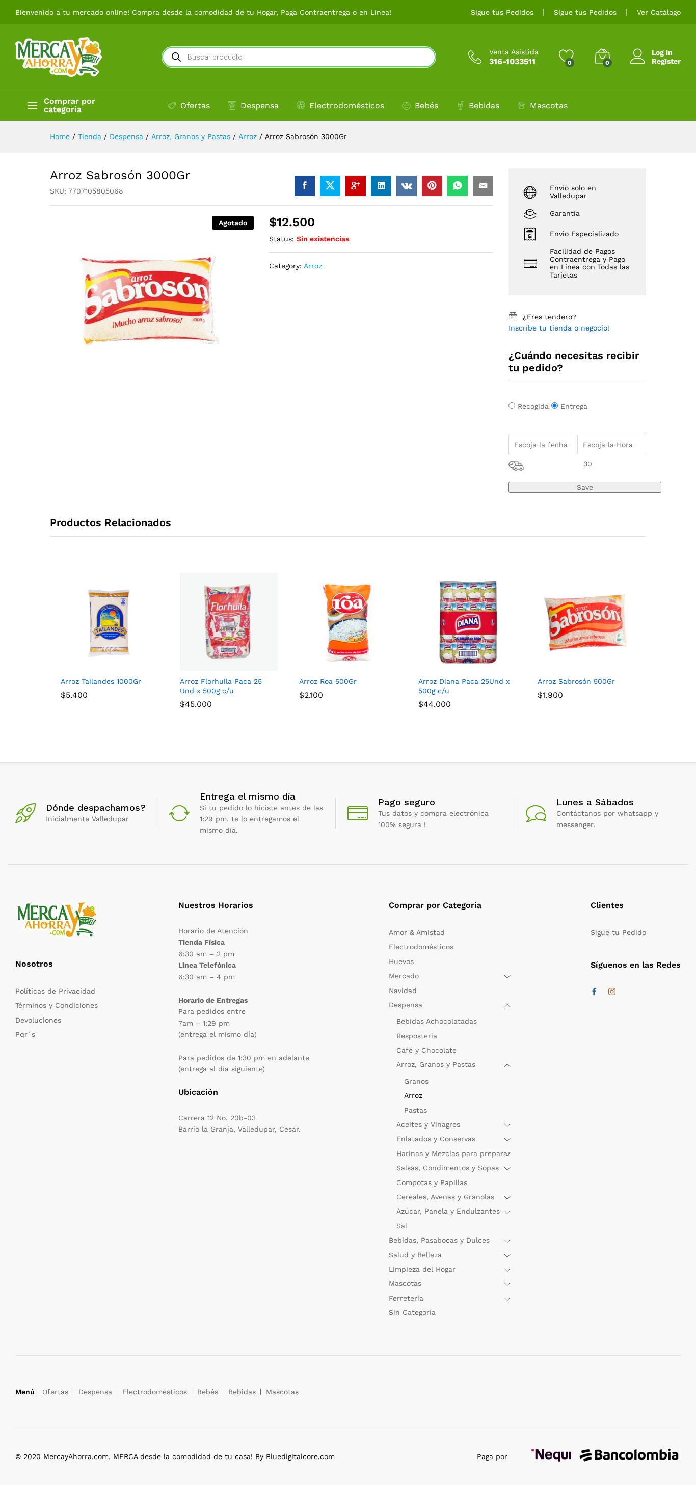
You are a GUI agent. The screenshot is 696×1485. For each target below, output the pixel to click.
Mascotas (549, 105)
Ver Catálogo (659, 12)
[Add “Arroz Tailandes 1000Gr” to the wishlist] (133, 664)
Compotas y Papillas (431, 1182)
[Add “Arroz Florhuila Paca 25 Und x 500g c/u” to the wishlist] (252, 664)
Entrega (573, 406)
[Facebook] (594, 992)
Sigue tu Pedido (618, 932)
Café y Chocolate (426, 1050)
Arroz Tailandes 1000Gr (101, 681)
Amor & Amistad (417, 932)
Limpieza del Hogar (422, 1269)
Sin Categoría (412, 1312)
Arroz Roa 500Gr (328, 681)
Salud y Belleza (415, 1255)
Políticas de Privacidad (55, 991)
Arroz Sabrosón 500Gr (576, 681)
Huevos (401, 961)
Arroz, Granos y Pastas (435, 1064)
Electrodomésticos (346, 105)
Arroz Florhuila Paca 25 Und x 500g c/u (221, 686)
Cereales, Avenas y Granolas (445, 1197)
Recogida (533, 406)
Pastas (415, 1110)
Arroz (313, 266)
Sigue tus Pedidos (502, 12)
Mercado (404, 976)
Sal (401, 1226)
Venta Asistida (514, 52)
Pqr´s (25, 1034)
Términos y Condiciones (56, 1005)
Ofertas (195, 105)
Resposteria (416, 1036)
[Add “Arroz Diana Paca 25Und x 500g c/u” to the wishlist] (490, 664)
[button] (86, 664)
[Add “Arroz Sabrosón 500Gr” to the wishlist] (610, 664)
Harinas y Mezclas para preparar (453, 1153)
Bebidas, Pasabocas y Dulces (439, 1240)
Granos (416, 1081)
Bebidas (484, 105)
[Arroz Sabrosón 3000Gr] (305, 186)
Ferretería (406, 1298)
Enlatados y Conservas (435, 1139)
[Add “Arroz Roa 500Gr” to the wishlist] (371, 664)
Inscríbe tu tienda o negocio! (558, 328)
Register (666, 61)
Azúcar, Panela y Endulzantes (448, 1211)
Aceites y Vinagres (428, 1124)
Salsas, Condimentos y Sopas (447, 1168)
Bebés (426, 105)
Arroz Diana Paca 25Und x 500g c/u (464, 686)
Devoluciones (38, 1020)
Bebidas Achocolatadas (436, 1021)
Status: (281, 239)
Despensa (259, 105)
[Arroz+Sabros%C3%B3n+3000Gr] (330, 186)
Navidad (403, 990)
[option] (109, 643)
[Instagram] (612, 992)
